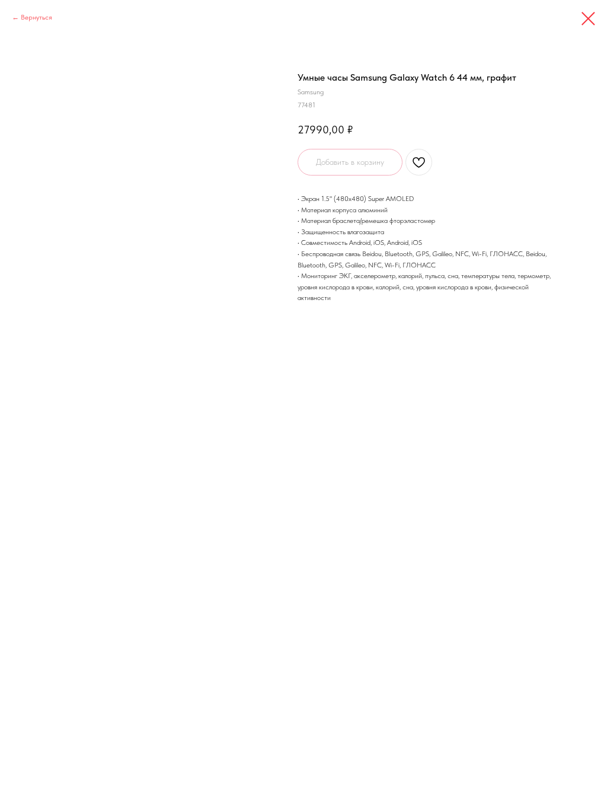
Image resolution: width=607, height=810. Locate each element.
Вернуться (36, 17)
